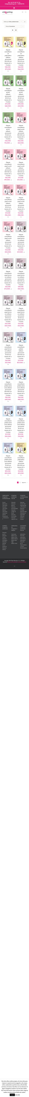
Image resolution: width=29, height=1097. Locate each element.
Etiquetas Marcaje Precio (4, 543)
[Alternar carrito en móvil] (22, 12)
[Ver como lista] (15, 30)
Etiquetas (13, 502)
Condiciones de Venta (21, 562)
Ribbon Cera (14, 535)
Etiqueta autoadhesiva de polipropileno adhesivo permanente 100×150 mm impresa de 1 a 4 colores (8, 57)
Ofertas (4, 549)
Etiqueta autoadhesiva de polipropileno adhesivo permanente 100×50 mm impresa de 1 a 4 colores (21, 57)
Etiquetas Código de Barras (13, 511)
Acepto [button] (12, 1094)
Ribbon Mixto (14, 537)
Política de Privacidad (11, 562)
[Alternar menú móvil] (26, 12)
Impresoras (13, 534)
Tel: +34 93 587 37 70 (14, 2)
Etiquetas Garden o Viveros (22, 517)
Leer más (17, 1095)
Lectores (22, 546)
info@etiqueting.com (10, 4)
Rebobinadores (23, 548)
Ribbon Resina (14, 538)
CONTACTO (21, 4)
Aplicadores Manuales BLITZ (22, 542)
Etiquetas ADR (23, 511)
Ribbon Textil (14, 543)
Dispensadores (23, 544)
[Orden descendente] (24, 21)
